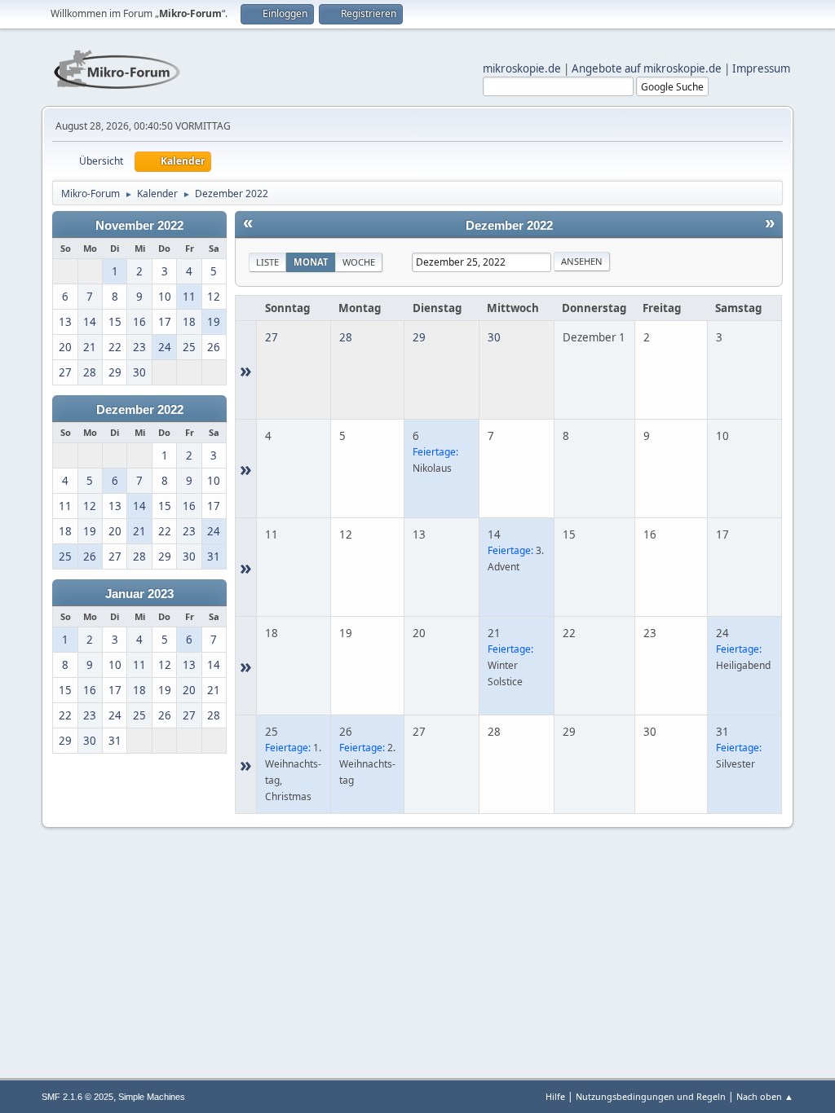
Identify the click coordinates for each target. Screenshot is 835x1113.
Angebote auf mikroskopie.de (647, 68)
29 (419, 337)
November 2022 (139, 225)
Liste (267, 262)
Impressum (761, 68)
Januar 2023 (139, 593)
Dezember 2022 (139, 409)
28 (345, 337)
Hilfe (555, 1096)
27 (271, 337)
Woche (358, 262)
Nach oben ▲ (764, 1096)
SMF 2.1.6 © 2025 (77, 1097)
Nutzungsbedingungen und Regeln (651, 1096)
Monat (311, 262)
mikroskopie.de (522, 68)
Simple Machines (151, 1097)
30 (494, 337)
